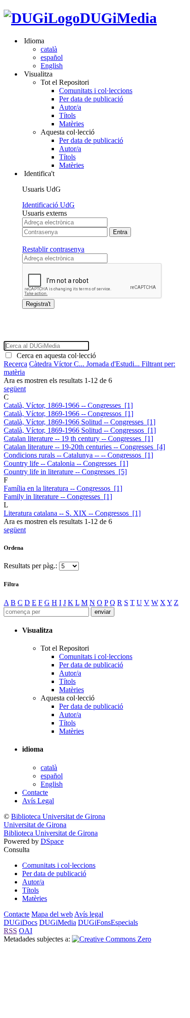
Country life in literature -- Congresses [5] (65, 472)
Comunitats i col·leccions (95, 90)
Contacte (35, 792)
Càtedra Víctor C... (57, 364)
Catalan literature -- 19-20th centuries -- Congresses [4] (84, 447)
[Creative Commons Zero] (111, 939)
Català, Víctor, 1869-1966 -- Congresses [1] (68, 405)
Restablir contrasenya (53, 249)
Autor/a (70, 107)
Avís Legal (38, 801)
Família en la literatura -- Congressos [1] (63, 488)
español (52, 57)
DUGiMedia (118, 18)
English (52, 66)
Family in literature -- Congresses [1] (58, 496)
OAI (25, 931)
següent (15, 389)
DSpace (52, 841)
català (49, 49)
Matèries (71, 124)
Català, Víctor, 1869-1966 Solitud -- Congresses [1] (79, 422)
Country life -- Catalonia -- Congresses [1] (66, 463)
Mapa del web (52, 914)
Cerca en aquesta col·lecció (54, 355)
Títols (67, 115)
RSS (10, 931)
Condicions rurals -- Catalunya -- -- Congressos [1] (78, 455)
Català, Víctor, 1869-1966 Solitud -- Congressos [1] (80, 430)
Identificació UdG (48, 205)
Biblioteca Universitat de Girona (58, 816)
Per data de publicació (91, 99)
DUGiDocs (20, 922)
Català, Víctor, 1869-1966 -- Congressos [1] (68, 414)
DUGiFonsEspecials (108, 922)
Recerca (15, 364)
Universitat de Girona (35, 825)
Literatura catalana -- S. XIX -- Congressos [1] (72, 513)
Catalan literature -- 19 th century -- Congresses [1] (78, 438)
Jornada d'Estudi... (114, 364)
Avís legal (88, 914)
